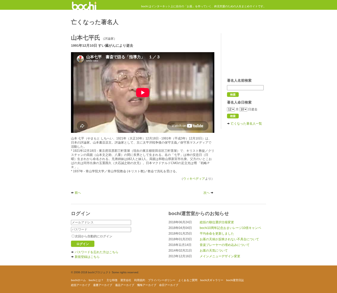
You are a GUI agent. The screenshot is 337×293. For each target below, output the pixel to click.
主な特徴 (111, 280)
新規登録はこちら (87, 256)
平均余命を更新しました (217, 233)
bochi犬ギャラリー (211, 280)
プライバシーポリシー (161, 280)
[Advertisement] (246, 53)
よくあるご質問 (187, 280)
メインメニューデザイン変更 (220, 256)
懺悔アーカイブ (146, 285)
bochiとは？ (96, 280)
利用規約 (139, 280)
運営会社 (125, 280)
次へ (206, 192)
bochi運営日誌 (235, 280)
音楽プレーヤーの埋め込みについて (225, 245)
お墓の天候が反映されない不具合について (229, 239)
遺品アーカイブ (124, 285)
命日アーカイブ (168, 285)
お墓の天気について (214, 250)
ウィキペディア (194, 178)
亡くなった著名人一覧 (246, 123)
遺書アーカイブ (102, 285)
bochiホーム (78, 280)
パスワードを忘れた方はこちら (96, 252)
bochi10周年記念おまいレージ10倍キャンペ (230, 228)
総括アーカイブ (80, 285)
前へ (78, 192)
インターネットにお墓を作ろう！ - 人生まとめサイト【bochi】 (84, 5)
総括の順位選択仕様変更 (217, 222)
